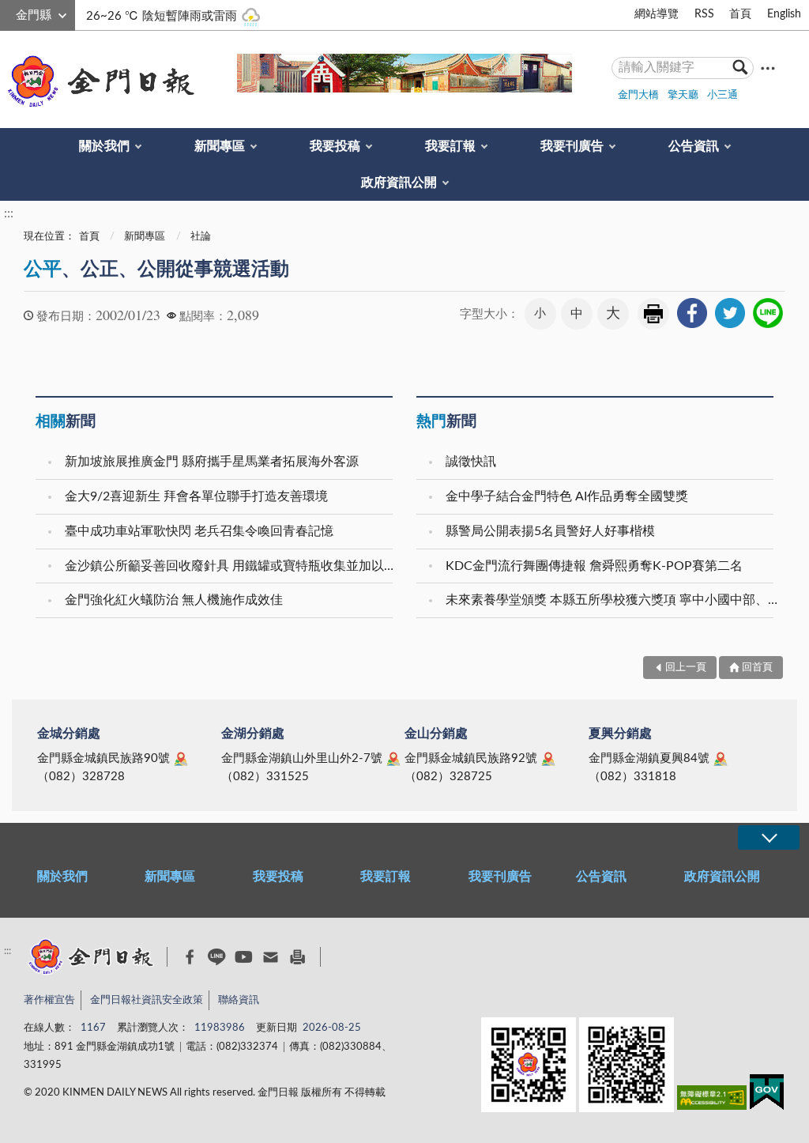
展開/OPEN (769, 837)
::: (8, 12)
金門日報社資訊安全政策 (146, 1000)
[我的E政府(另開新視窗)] (767, 1095)
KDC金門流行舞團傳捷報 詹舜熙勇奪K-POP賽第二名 (594, 566)
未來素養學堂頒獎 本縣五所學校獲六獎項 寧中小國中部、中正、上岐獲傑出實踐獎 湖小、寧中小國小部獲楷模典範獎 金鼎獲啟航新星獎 (611, 600)
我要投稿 (335, 146)
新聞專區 (219, 146)
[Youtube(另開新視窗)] (244, 957)
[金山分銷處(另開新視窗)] (548, 759)
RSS (704, 14)
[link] (692, 313)
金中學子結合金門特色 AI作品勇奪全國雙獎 (567, 496)
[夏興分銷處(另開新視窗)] (720, 759)
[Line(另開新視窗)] (217, 957)
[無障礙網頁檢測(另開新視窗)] (712, 1100)
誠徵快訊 (471, 461)
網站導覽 (656, 14)
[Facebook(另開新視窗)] (190, 957)
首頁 (740, 14)
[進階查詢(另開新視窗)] (768, 67)
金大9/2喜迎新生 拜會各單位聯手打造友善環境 (196, 496)
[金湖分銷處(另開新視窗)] (393, 759)
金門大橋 (638, 95)
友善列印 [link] (653, 314)
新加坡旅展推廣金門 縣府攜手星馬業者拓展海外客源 (212, 461)
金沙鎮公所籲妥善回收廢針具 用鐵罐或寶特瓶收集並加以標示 (231, 566)
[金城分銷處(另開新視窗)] (181, 759)
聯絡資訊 (238, 1000)
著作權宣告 (49, 1000)
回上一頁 (685, 667)
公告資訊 (693, 146)
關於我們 (104, 146)
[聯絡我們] (270, 957)
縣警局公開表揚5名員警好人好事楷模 (550, 531)
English (784, 14)
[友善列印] (297, 957)
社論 (200, 237)
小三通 (722, 95)
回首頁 (757, 667)
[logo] (98, 81)
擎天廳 (683, 95)
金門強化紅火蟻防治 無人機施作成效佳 (174, 600)
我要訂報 (450, 146)
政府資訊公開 (399, 182)
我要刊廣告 (572, 146)
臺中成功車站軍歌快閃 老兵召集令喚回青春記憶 (199, 531)
